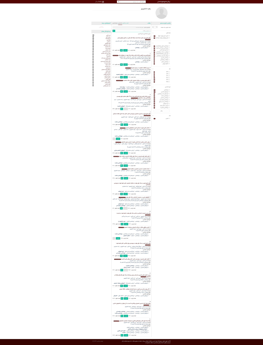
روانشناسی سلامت (161, 96)
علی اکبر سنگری (118, 143)
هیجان (132, 267)
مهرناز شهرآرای (138, 186)
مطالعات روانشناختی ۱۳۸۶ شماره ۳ (141, 172)
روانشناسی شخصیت (130, 87)
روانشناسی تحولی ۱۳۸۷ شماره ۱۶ (142, 133)
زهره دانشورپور (143, 42)
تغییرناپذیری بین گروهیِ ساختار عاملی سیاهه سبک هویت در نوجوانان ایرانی (131, 55)
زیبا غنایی (127, 170)
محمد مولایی (125, 129)
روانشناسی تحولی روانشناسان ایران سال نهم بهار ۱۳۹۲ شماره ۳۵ (136, 58)
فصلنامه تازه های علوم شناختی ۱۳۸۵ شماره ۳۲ (139, 308)
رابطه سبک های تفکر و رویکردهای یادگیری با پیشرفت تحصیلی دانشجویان (132, 321)
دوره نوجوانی (161, 103)
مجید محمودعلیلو (143, 41)
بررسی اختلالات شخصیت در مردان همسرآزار (137, 68)
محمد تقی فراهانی (143, 117)
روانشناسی (137, 74)
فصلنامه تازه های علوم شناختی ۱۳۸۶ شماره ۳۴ (139, 248)
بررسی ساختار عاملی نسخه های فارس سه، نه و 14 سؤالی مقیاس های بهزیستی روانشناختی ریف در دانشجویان (134, 97)
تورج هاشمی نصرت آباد (134, 41)
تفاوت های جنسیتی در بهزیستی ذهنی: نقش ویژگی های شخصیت (132, 259)
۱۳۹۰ (161, 76)
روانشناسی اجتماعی (130, 88)
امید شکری (129, 57)
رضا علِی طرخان (107, 77)
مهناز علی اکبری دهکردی (142, 57)
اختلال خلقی (120, 295)
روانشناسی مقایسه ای (161, 100)
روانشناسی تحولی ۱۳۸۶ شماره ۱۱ (142, 230)
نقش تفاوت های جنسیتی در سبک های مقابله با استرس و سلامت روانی (131, 156)
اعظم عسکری (131, 82)
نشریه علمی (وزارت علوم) (161, 36)
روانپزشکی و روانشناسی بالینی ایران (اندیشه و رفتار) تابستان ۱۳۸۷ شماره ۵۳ (133, 103)
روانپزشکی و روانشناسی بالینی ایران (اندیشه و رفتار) (161, 48)
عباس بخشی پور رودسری (105, 61)
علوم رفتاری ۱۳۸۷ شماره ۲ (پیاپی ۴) (141, 83)
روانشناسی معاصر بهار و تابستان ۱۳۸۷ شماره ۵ (139, 159)
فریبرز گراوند (130, 117)
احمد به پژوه (138, 129)
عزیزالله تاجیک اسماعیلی (136, 246)
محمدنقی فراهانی (137, 143)
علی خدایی (134, 57)
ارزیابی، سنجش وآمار (130, 106)
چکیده (125, 50)
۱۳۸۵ (161, 82)
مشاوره (132, 235)
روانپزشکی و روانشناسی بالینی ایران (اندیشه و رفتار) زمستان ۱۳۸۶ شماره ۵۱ (133, 200)
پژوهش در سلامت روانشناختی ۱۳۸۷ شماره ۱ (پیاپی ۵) (137, 147)
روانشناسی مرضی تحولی (129, 74)
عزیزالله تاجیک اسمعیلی (135, 199)
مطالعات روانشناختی (161, 60)
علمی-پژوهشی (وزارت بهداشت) (161, 38)
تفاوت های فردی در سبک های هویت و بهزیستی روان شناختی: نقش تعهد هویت (133, 243)
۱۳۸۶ (161, 80)
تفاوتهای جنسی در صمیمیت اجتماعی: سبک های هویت (134, 197)
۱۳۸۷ (161, 78)
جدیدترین (120, 23)
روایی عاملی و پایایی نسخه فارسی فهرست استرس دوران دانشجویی (132, 142)
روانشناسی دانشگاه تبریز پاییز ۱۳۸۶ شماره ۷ (140, 218)
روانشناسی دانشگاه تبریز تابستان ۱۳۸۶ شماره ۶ (139, 280)
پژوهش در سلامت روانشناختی (161, 52)
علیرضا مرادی (138, 158)
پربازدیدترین (115, 23)
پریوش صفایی (124, 143)
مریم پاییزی (108, 68)
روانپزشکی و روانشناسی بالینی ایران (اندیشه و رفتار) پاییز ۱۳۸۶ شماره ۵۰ (134, 262)
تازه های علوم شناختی (161, 50)
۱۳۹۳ (161, 72)
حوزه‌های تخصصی (144, 47)
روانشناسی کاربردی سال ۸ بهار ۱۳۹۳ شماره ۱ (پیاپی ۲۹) (137, 44)
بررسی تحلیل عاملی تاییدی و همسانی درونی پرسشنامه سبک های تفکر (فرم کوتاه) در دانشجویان (132, 275)
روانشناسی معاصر (161, 62)
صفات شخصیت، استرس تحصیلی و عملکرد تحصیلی (135, 169)
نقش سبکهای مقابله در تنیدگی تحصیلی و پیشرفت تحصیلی (134, 227)
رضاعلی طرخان (125, 158)
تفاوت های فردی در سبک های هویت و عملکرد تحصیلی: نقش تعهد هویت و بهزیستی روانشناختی (132, 184)
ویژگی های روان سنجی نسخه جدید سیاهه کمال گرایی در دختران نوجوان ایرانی (134, 38)
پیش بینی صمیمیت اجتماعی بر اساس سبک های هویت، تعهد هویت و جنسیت (134, 213)
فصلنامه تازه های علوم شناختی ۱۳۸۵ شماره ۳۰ (139, 324)
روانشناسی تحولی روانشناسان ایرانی (161, 46)
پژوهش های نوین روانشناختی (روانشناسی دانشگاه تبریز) (161, 56)
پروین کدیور (139, 99)
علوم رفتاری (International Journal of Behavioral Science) (161, 54)
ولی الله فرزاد (133, 99)
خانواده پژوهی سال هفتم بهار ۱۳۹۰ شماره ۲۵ (139, 71)
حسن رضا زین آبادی (126, 216)
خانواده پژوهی (161, 64)
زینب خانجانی (126, 41)
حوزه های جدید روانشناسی (128, 122)
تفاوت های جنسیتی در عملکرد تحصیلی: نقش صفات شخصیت (133, 80)
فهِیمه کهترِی (144, 131)
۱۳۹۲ (161, 74)
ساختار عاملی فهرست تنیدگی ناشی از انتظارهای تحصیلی (134, 128)
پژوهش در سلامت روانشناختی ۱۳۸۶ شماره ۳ (139, 292)
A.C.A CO (94, 341)
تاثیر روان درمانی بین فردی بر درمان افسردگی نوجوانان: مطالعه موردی (134, 289)
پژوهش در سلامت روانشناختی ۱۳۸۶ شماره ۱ (139, 188)
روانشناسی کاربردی (161, 58)
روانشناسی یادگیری (130, 331)
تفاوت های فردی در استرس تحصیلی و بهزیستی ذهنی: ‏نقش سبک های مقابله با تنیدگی (132, 114)
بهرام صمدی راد (136, 69)
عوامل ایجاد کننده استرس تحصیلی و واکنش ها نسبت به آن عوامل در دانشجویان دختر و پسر (132, 304)
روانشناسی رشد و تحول (129, 191)
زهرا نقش (120, 129)
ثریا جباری (137, 42)
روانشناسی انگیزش (130, 221)
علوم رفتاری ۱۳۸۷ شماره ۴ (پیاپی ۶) (141, 118)
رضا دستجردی (120, 99)
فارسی (161, 118)
